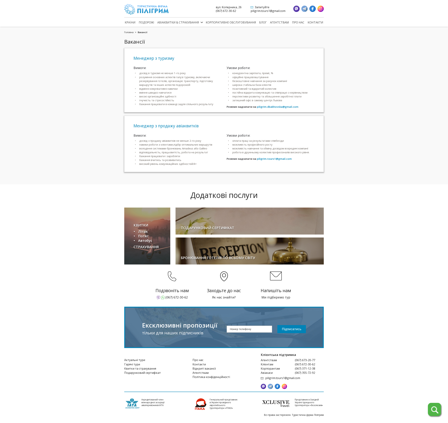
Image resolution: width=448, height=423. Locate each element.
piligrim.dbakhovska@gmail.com (277, 106)
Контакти (315, 22)
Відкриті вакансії (204, 368)
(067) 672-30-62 (226, 11)
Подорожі (146, 22)
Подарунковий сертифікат (142, 373)
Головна (129, 32)
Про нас (298, 22)
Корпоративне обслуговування (231, 22)
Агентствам (279, 22)
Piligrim (146, 9)
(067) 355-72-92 (305, 373)
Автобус (145, 240)
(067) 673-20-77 (305, 360)
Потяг (143, 236)
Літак (143, 231)
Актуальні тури (134, 360)
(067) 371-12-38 (305, 368)
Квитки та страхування (140, 368)
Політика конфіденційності (211, 377)
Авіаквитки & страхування (178, 22)
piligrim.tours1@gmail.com (268, 11)
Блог (263, 22)
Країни (130, 22)
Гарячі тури (132, 364)
